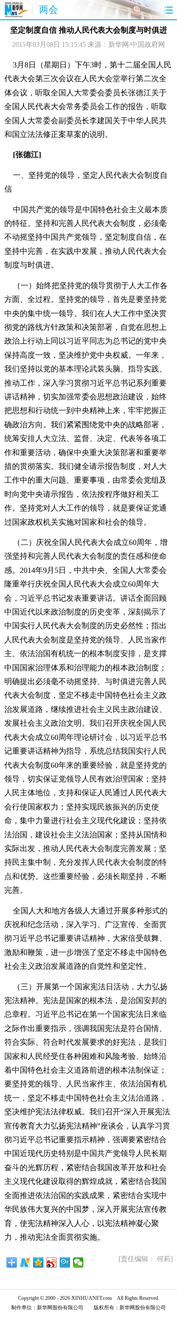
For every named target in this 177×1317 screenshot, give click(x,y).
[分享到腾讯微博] (65, 1262)
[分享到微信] (78, 1262)
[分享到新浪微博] (51, 1262)
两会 (48, 9)
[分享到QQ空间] (38, 1262)
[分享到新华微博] (25, 1262)
